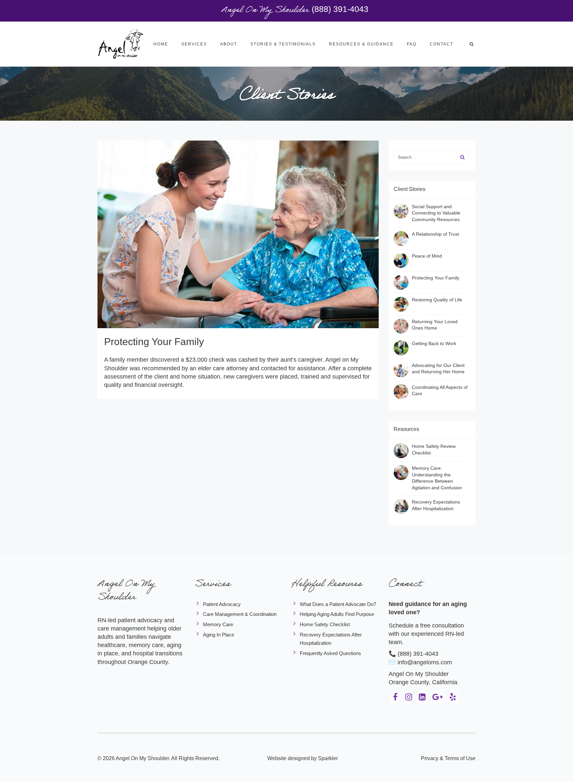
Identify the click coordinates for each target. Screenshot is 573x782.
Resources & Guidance (361, 44)
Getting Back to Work (434, 343)
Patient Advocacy (222, 604)
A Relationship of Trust (435, 234)
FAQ (411, 44)
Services (194, 44)
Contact (441, 44)
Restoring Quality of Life (437, 299)
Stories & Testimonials (283, 44)
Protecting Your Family (154, 341)
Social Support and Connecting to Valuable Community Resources (436, 213)
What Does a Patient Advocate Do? (338, 604)
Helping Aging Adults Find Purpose (337, 614)
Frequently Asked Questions (330, 653)
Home (161, 44)
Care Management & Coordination (240, 614)
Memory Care (218, 624)
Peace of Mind (427, 256)
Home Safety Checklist (325, 624)
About (228, 44)
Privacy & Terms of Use (448, 758)
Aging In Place (218, 634)
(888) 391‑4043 (340, 9)
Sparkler (328, 758)
